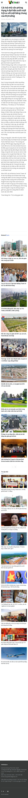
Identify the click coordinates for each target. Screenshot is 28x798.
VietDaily (6, 794)
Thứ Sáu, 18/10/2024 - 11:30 (7, 19)
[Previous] (12, 467)
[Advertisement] (14, 214)
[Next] (15, 467)
